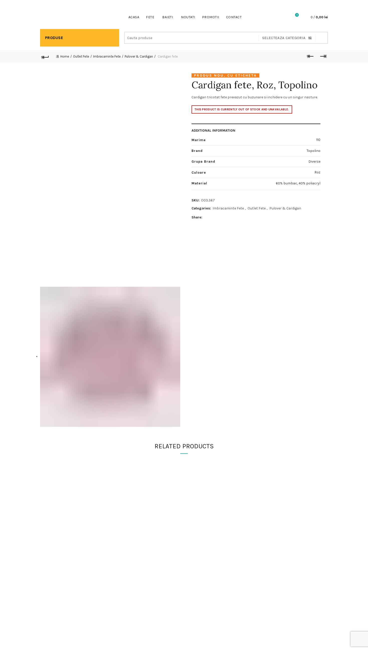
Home (64, 56)
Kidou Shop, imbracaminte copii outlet (175, 642)
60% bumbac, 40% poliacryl (298, 183)
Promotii (210, 17)
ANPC (266, 509)
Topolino (298, 85)
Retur (192, 509)
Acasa (133, 17)
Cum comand (199, 488)
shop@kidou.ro (82, 3)
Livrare (193, 502)
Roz (317, 172)
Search (321, 37)
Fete (150, 17)
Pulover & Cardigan (139, 56)
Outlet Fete (81, 56)
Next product (323, 57)
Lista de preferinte (297, 15)
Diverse (314, 161)
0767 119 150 (54, 3)
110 (318, 140)
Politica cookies (274, 495)
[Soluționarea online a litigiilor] (287, 594)
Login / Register (283, 17)
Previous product (310, 57)
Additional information (213, 130)
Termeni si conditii (276, 502)
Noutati (188, 17)
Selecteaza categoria (284, 38)
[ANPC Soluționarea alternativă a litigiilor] (287, 544)
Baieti (167, 17)
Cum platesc (198, 495)
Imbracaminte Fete (107, 56)
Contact (234, 17)
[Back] (45, 57)
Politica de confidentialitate (284, 488)
